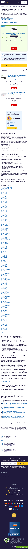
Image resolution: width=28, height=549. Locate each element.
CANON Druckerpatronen (7, 19)
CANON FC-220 (4, 203)
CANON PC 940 (4, 319)
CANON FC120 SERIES (5, 223)
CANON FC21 (3, 220)
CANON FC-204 (4, 196)
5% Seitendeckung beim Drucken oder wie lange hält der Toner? (15, 55)
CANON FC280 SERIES (5, 233)
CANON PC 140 (4, 261)
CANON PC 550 (4, 287)
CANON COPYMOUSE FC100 (6, 187)
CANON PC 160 (4, 264)
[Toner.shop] (4, 2)
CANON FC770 (4, 248)
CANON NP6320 (4, 259)
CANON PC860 (4, 310)
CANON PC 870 (4, 311)
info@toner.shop (10, 125)
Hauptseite (2, 6)
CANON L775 (3, 253)
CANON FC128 (4, 224)
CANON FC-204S (4, 197)
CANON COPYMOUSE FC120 (6, 188)
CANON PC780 (4, 329)
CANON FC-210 (4, 202)
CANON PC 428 (4, 283)
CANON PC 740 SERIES (5, 296)
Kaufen (14, 48)
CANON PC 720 (4, 291)
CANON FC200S (4, 227)
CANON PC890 (4, 312)
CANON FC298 (4, 238)
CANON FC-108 (4, 192)
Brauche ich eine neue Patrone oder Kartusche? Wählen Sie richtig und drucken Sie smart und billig (14, 59)
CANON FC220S (4, 229)
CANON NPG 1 (4, 260)
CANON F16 (3, 189)
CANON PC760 (4, 298)
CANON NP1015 (4, 255)
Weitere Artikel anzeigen (5, 61)
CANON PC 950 (4, 321)
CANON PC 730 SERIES (5, 292)
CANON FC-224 (4, 205)
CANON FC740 (4, 244)
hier (24, 467)
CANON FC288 (4, 234)
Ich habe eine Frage (12, 128)
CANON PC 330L (4, 275)
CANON (18, 6)
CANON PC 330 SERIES (5, 273)
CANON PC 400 (4, 278)
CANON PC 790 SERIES (5, 305)
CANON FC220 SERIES (5, 228)
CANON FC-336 (4, 215)
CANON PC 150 (4, 262)
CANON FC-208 (4, 201)
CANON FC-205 (4, 198)
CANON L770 (3, 252)
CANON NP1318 (4, 256)
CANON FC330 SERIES (5, 243)
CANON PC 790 (4, 306)
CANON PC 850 (4, 309)
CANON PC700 (4, 324)
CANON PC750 (4, 327)
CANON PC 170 (4, 265)
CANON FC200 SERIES (5, 225)
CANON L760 (3, 251)
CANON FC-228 (4, 207)
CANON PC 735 (4, 294)
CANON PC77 (3, 323)
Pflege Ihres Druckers (6, 415)
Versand (16, 44)
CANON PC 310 (4, 268)
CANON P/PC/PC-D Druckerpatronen (9, 22)
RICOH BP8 (3, 332)
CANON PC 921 (4, 316)
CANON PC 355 (4, 277)
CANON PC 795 (4, 307)
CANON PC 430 (4, 284)
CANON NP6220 (4, 257)
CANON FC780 (4, 250)
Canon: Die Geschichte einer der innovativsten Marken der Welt (14, 403)
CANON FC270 (4, 232)
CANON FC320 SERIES (5, 239)
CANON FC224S (4, 230)
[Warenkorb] (18, 2)
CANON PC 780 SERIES (5, 302)
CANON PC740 (4, 325)
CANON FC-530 (4, 216)
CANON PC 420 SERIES (5, 279)
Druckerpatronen (13, 6)
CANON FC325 (4, 242)
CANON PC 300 (4, 266)
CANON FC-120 (4, 193)
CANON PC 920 (4, 315)
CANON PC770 (4, 328)
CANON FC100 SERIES (5, 221)
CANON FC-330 (4, 214)
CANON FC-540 (4, 218)
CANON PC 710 (4, 289)
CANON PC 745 (4, 297)
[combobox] (13, 70)
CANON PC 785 (4, 304)
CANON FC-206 (4, 200)
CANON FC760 (4, 247)
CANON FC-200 (4, 194)
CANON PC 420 (4, 280)
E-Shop (7, 6)
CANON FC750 (4, 246)
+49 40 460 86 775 (11, 122)
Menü (25, 2)
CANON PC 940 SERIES (5, 318)
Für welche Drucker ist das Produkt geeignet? (14, 40)
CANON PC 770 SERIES (5, 300)
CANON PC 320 (4, 270)
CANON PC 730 (4, 293)
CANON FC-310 (4, 212)
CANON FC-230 (4, 209)
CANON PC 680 (4, 288)
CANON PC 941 (4, 320)
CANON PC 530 (4, 286)
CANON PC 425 (4, 282)
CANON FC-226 (4, 206)
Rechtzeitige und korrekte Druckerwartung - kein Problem (13, 416)
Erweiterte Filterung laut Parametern (14, 65)
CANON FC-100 (4, 191)
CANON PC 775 (4, 301)
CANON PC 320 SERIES (5, 269)
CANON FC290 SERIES (5, 235)
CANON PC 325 (4, 271)
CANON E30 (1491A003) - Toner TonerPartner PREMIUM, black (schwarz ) (14, 34)
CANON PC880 (4, 330)
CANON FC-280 (4, 210)
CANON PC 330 (4, 274)
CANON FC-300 (4, 211)
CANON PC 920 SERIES (5, 314)
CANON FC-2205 (4, 219)
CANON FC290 (4, 237)
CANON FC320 (4, 241)
